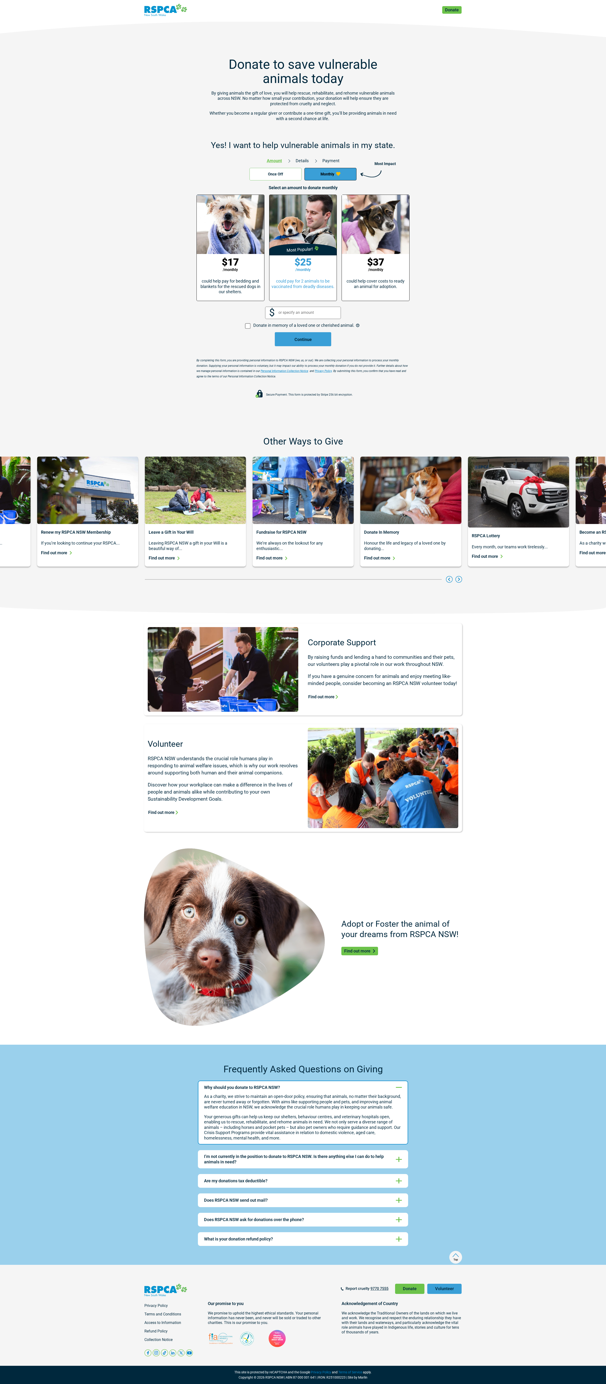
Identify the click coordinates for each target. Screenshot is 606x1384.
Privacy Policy (321, 1372)
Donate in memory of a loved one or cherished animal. (304, 325)
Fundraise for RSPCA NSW (281, 532)
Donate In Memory (381, 532)
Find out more (54, 552)
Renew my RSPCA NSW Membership (76, 532)
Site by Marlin (357, 1377)
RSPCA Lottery (486, 535)
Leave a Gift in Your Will (171, 532)
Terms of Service (350, 1372)
